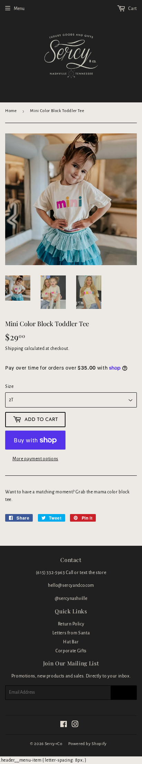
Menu (19, 8)
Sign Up (123, 693)
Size (9, 386)
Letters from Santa (71, 633)
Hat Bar (71, 642)
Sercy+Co (53, 744)
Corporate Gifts (71, 651)
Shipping (14, 348)
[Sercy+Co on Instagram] (75, 725)
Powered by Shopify (87, 744)
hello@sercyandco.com (71, 585)
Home (11, 111)
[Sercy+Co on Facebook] (64, 725)
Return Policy (71, 624)
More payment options (35, 458)
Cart (132, 8)
